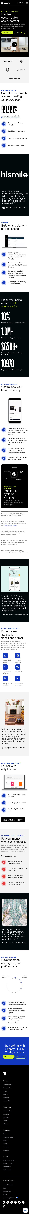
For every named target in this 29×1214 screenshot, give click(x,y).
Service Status (7, 1170)
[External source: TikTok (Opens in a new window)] (19, 1202)
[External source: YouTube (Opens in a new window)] (11, 1202)
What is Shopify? (7, 1084)
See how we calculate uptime (10, 118)
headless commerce (10, 525)
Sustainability (6, 1101)
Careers (5, 1091)
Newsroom (6, 1097)
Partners (5, 1120)
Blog (4, 1134)
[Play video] (14, 44)
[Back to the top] (4, 1073)
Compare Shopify (8, 1137)
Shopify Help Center (8, 1160)
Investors (5, 1094)
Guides (5, 1140)
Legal (4, 1188)
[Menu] (27, 3)
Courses (5, 1143)
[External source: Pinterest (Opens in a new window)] (4, 1206)
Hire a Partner (6, 1167)
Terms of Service (8, 1185)
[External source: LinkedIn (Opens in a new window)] (23, 1202)
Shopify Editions (7, 1088)
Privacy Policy (7, 1191)
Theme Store (6, 1114)
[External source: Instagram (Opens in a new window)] (15, 1202)
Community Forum (8, 1163)
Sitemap (5, 1194)
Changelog (6, 1150)
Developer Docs (7, 1111)
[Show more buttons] (26, 50)
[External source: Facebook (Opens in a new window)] (4, 1202)
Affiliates (5, 1124)
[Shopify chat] (25, 1210)
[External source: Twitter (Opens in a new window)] (7, 1202)
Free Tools (6, 1147)
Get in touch (19, 32)
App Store (6, 1117)
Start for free (21, 3)
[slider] (14, 50)
